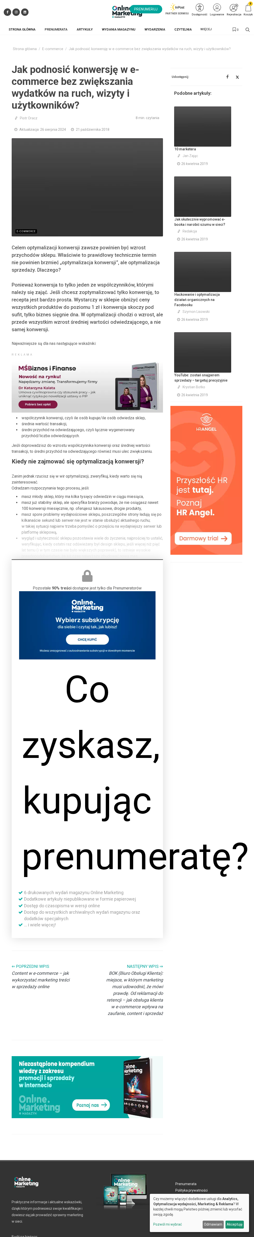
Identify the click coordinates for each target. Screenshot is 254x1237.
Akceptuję (234, 1224)
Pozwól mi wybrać (167, 1224)
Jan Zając (190, 156)
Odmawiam (213, 1224)
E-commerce (52, 49)
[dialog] (199, 1213)
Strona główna (25, 49)
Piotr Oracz (28, 118)
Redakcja (190, 231)
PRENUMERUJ (146, 9)
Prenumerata (185, 1184)
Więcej (206, 29)
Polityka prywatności (191, 1190)
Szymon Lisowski (196, 312)
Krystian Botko (194, 387)
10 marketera (185, 149)
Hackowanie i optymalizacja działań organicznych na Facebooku (197, 300)
